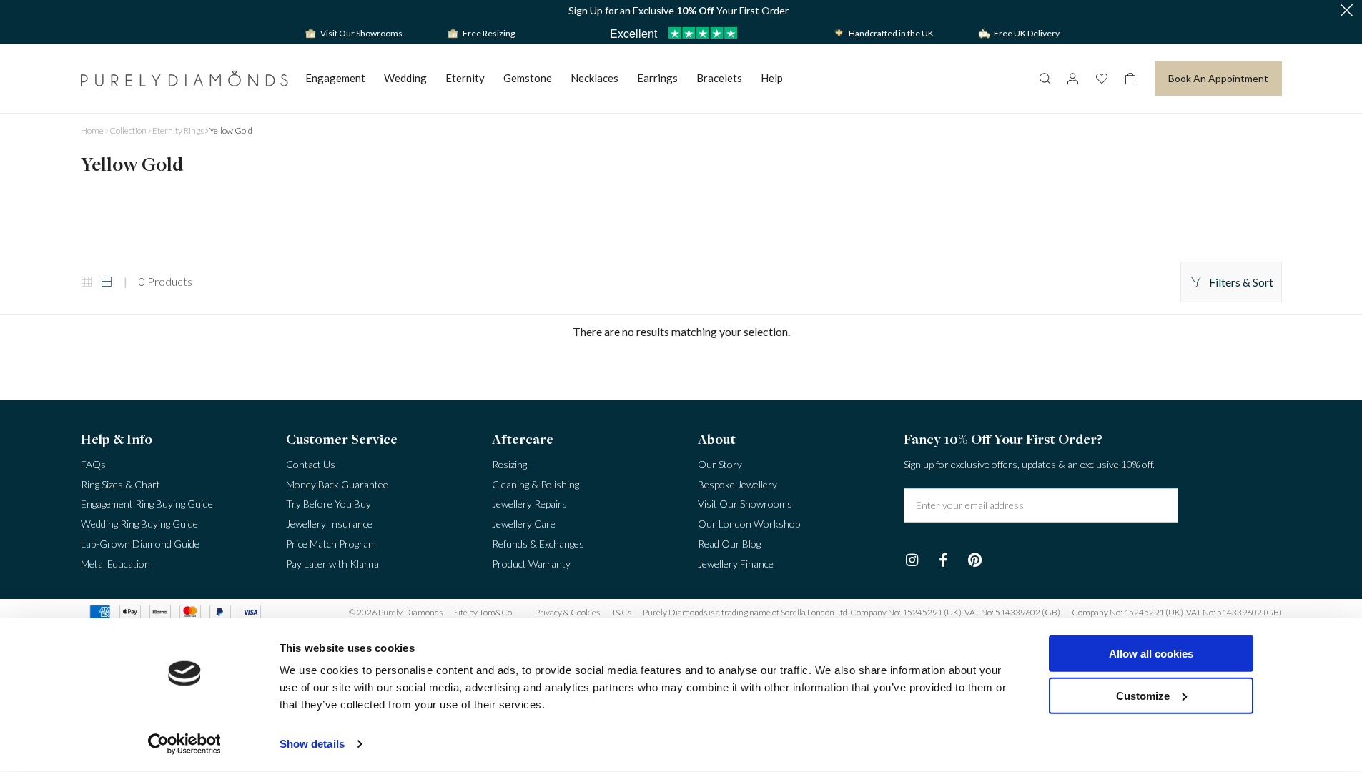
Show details (312, 744)
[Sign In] (1073, 78)
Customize (1143, 695)
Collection (128, 130)
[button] (1346, 11)
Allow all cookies (1151, 654)
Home (92, 130)
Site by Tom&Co (483, 612)
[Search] (1044, 78)
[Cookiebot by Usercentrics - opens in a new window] (184, 744)
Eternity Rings (178, 130)
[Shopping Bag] (1130, 78)
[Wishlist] (1102, 78)
